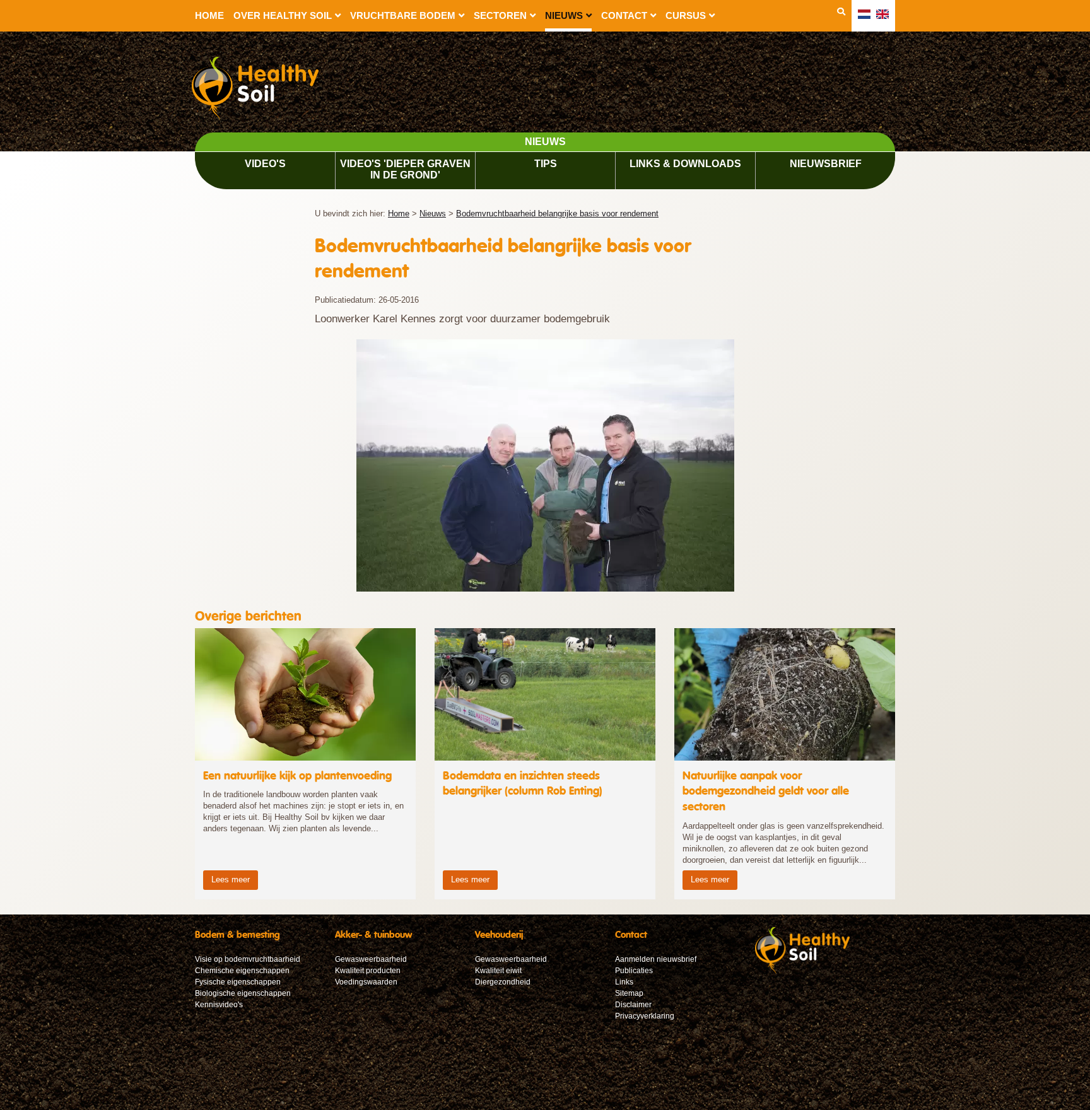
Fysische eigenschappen (238, 982)
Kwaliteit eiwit (498, 970)
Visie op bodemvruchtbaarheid (247, 959)
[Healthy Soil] (261, 90)
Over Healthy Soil (282, 15)
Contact (624, 15)
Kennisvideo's (219, 1004)
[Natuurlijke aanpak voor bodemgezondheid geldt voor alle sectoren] (784, 763)
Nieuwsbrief (826, 163)
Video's (265, 163)
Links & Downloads (685, 163)
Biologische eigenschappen (243, 993)
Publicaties (634, 970)
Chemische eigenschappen (242, 970)
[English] (882, 14)
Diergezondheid (502, 982)
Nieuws (564, 15)
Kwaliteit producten (368, 970)
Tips (545, 163)
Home (209, 15)
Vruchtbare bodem (402, 15)
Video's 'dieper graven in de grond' (405, 169)
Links (624, 982)
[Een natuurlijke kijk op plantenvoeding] (305, 763)
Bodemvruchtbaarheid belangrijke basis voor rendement (557, 213)
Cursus (685, 15)
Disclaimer (633, 1004)
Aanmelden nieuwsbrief (655, 959)
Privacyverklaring (644, 1016)
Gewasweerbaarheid (371, 959)
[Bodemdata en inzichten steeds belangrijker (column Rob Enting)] (545, 763)
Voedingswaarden (366, 982)
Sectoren (500, 15)
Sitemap (629, 993)
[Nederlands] (864, 14)
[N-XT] (802, 971)
